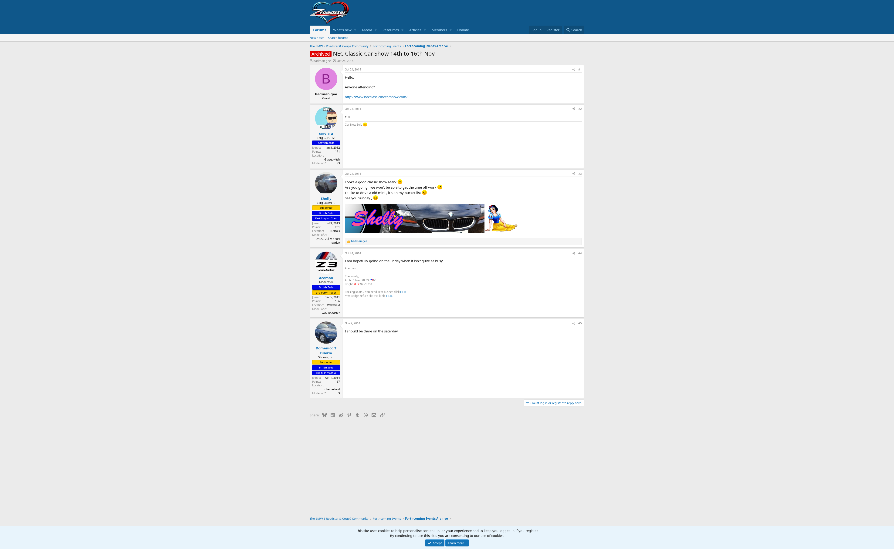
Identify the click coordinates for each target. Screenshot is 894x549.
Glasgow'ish (332, 159)
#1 (580, 69)
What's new (342, 29)
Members (439, 29)
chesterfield (332, 389)
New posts (317, 38)
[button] (355, 30)
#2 (580, 109)
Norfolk (335, 231)
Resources (391, 29)
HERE (403, 292)
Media (367, 29)
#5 (580, 323)
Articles (415, 29)
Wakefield (333, 305)
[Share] (574, 69)
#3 (580, 174)
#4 (580, 253)
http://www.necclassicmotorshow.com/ (376, 96)
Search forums (338, 38)
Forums (319, 29)
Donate (463, 29)
